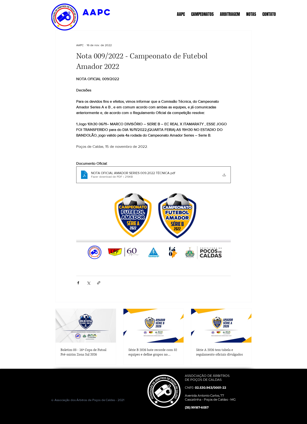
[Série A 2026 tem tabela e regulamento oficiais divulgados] (221, 326)
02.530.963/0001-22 (210, 388)
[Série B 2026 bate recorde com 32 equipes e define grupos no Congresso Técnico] (153, 326)
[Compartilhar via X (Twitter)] (88, 283)
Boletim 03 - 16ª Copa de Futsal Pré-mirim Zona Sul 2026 (83, 352)
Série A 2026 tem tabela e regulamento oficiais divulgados (219, 352)
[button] (181, 14)
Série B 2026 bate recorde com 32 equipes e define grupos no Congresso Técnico (152, 352)
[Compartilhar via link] (99, 283)
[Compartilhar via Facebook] (78, 283)
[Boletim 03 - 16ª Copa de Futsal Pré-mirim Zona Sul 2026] (86, 326)
